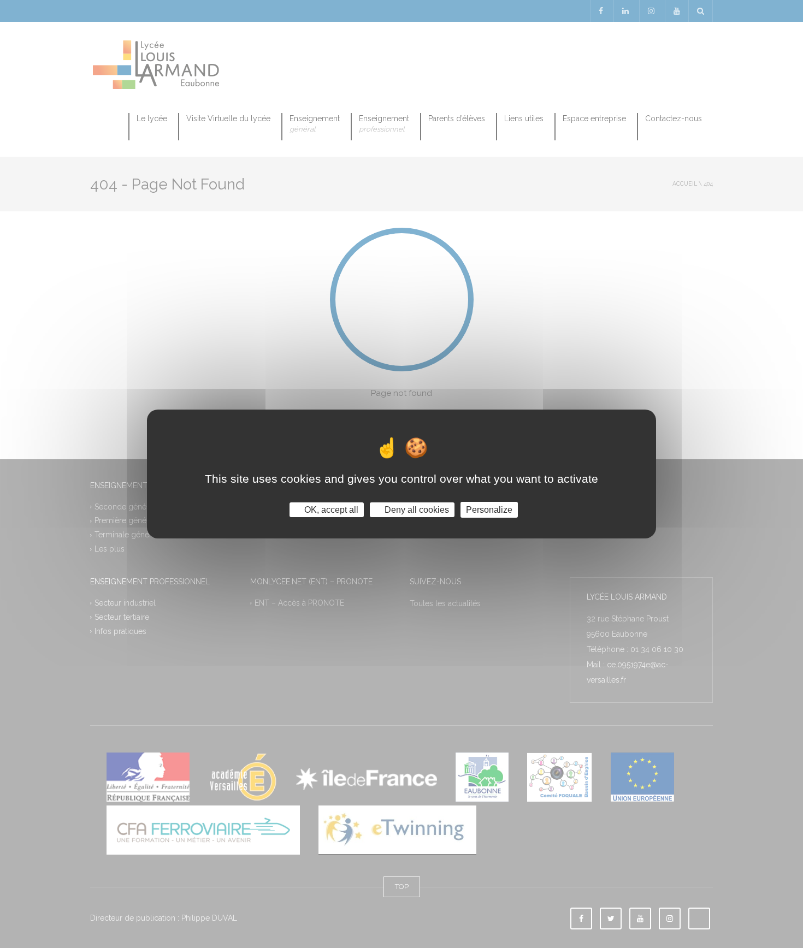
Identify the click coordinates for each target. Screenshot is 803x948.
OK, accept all (330, 509)
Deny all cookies (415, 509)
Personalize (489, 509)
